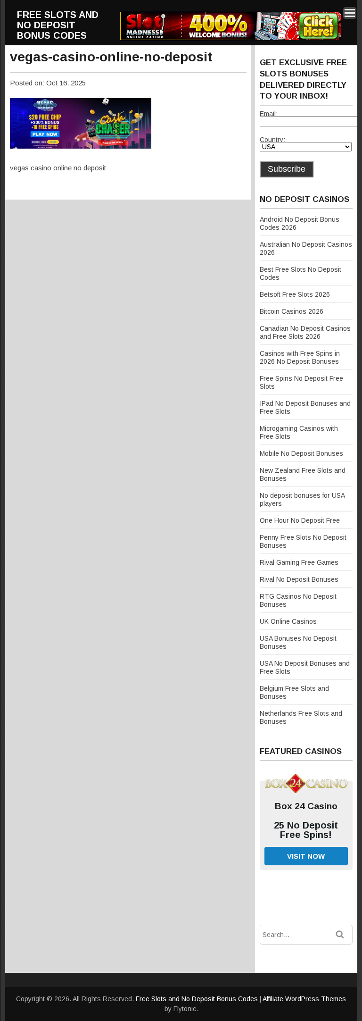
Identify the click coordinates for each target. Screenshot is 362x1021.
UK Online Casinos (288, 621)
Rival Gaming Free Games (299, 562)
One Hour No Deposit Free (300, 520)
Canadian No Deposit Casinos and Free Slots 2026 (305, 332)
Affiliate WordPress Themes (304, 999)
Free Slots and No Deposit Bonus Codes (58, 25)
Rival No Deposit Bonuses (299, 579)
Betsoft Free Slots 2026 (295, 294)
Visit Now (306, 856)
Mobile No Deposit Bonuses (301, 453)
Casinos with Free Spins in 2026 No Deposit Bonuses (300, 357)
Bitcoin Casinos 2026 (291, 311)
